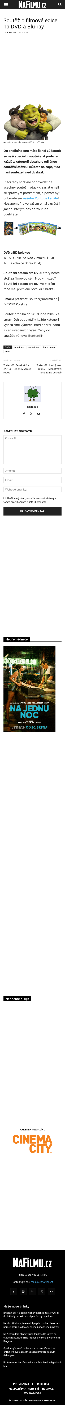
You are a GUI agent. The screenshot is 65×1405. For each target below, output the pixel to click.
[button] (5, 4)
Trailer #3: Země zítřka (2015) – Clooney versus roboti (17, 369)
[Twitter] (32, 414)
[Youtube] (40, 414)
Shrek (8, 351)
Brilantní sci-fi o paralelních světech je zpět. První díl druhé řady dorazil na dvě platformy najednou (31, 1314)
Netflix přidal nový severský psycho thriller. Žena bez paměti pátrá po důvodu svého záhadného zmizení (31, 1325)
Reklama (43, 1384)
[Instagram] (23, 1291)
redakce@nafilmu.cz (42, 1281)
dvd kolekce (33, 347)
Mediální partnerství (24, 1388)
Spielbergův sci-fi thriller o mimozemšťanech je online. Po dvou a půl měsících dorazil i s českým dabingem (29, 1352)
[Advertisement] (32, 69)
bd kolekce (19, 347)
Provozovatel (23, 1384)
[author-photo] (32, 402)
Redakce (11, 32)
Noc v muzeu (49, 347)
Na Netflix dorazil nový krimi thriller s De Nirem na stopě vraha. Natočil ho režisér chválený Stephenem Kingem (31, 1338)
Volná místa (32, 1393)
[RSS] (32, 1291)
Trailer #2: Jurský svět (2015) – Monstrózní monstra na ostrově (49, 369)
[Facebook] (25, 414)
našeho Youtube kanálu (40, 198)
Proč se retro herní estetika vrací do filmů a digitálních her (32, 1364)
